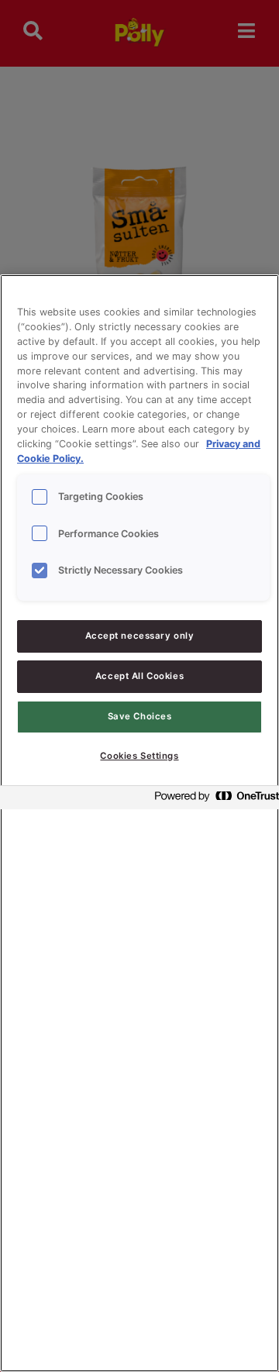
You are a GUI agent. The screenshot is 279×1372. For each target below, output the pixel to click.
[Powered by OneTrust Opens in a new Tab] (212, 799)
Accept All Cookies (139, 675)
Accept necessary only (140, 635)
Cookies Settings (139, 755)
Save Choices (140, 716)
